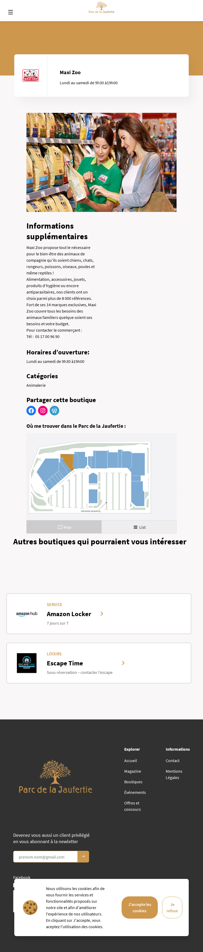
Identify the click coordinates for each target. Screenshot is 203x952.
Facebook (21, 877)
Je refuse (172, 907)
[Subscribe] (83, 856)
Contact (172, 760)
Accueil (130, 760)
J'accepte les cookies (139, 907)
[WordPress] (54, 410)
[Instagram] (43, 410)
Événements (135, 792)
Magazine (132, 771)
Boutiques (133, 781)
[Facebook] (31, 410)
